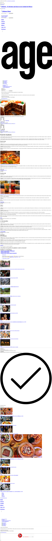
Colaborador (7, 120)
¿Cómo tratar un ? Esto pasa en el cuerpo (7, 483)
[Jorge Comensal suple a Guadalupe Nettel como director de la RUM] (5, 311)
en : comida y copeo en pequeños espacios (8, 425)
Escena (1, 267)
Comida (3, 23)
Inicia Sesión (3, 8)
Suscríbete (4, 85)
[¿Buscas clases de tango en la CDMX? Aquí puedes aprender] (5, 303)
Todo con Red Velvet (5, 252)
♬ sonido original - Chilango (5, 258)
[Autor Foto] (2, 120)
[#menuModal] (1, 9)
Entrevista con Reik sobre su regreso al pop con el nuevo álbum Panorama (9, 330)
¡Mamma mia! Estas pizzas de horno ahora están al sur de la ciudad (8, 164)
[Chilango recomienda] (6, 414)
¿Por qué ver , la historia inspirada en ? (9, 433)
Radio (2, 19)
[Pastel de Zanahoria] (5, 465)
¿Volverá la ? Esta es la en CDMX (11, 491)
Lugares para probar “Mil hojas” (8, 250)
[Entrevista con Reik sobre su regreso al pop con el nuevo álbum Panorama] (5, 329)
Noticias (3, 21)
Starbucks (1, 245)
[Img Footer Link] (3, 517)
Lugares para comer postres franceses (9, 253)
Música (2, 25)
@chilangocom (4, 254)
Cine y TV (3, 27)
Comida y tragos (2, 130)
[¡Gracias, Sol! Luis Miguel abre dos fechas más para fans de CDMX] (5, 276)
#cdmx (12, 256)
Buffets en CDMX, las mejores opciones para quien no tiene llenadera (9, 338)
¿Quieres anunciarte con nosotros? (7, 86)
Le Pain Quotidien (2, 231)
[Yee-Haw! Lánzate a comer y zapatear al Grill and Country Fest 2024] (5, 284)
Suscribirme (2, 351)
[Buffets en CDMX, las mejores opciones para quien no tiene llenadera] (5, 337)
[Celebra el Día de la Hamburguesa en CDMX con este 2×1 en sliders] (5, 345)
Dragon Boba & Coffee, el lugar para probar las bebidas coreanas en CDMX (10, 194)
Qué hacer (3, 29)
